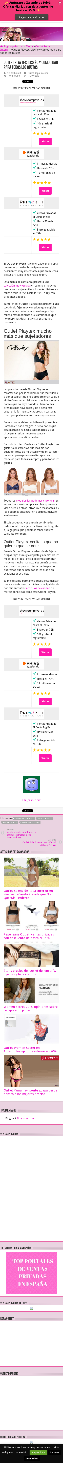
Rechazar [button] (54, 1452)
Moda (29, 46)
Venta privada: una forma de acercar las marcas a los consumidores (21, 834)
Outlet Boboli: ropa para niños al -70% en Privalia (39, 842)
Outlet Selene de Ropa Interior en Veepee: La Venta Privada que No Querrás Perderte (28, 894)
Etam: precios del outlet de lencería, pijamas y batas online (30, 972)
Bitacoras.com (25, 1118)
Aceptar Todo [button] (38, 1452)
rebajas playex (10, 822)
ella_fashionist (14, 73)
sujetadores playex (30, 822)
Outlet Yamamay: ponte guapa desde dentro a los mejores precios (30, 1092)
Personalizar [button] (32, 1458)
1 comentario (13, 75)
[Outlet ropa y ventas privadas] (31, 31)
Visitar (45, 141)
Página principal (13, 46)
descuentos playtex (24, 818)
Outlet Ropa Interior (38, 73)
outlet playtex (45, 818)
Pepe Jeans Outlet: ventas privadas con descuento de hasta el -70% (29, 936)
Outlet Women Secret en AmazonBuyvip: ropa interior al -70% (30, 1049)
